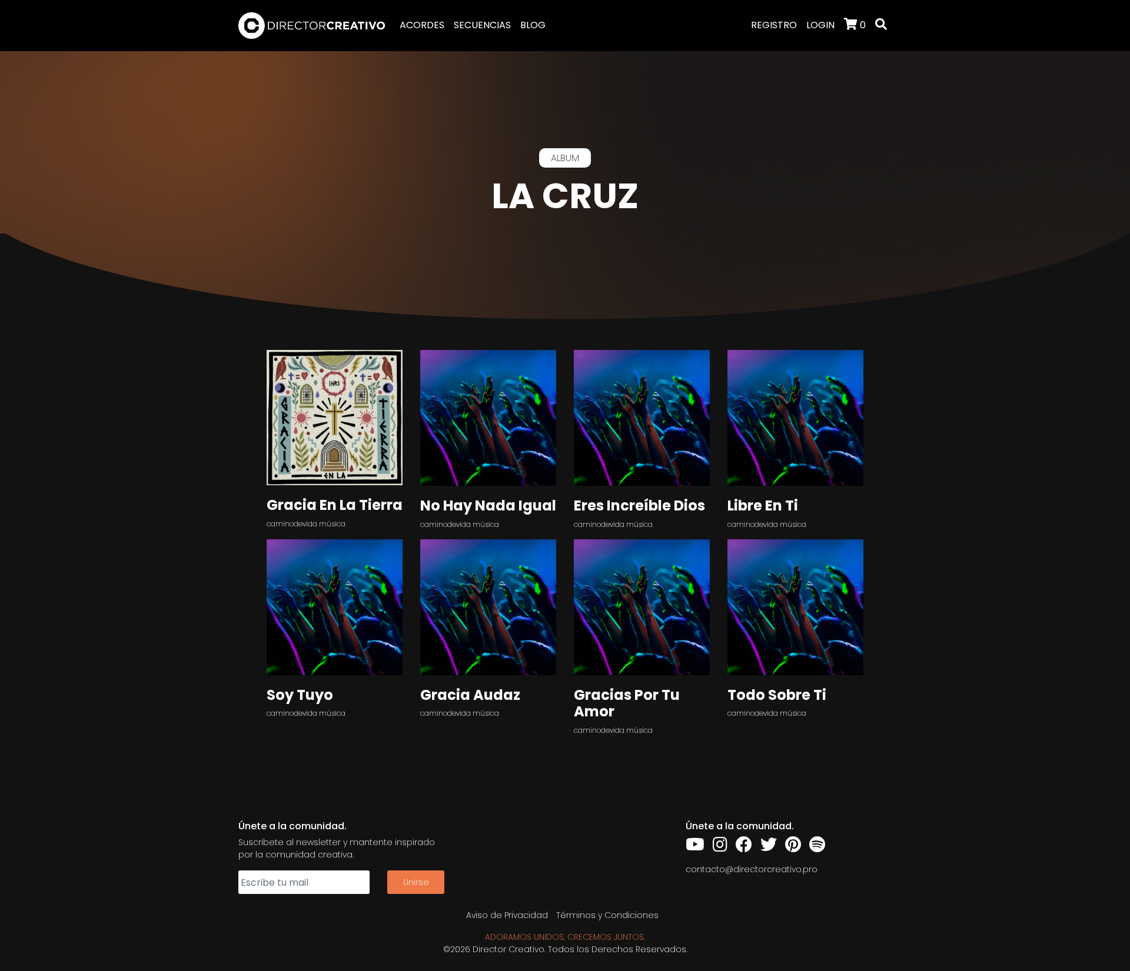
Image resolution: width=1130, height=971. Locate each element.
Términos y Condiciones (607, 915)
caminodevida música (306, 524)
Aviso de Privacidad (507, 915)
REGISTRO (774, 25)
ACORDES (422, 25)
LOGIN (820, 25)
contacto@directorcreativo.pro (751, 869)
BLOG (533, 25)
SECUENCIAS (482, 25)
